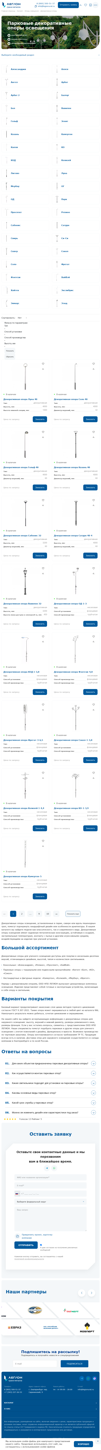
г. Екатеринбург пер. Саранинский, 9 (38, 1390)
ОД (12, 199)
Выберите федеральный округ (31, 1202)
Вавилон (66, 108)
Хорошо (83, 1444)
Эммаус (15, 303)
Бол (13, 108)
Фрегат (65, 264)
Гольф (14, 121)
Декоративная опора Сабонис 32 (22, 535)
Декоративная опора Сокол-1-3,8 (73, 740)
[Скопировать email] (35, 6)
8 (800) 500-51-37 (46, 3)
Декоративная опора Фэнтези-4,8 (73, 672)
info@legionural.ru (46, 6)
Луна (64, 173)
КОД (13, 160)
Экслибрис (67, 290)
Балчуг (65, 95)
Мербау (15, 186)
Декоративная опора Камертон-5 (22, 876)
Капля (14, 147)
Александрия (18, 69)
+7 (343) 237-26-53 (13, 1392)
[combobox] (17, 1194)
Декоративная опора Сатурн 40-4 (73, 535)
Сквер (14, 251)
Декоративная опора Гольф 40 (20, 467)
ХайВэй (65, 277)
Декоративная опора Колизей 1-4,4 (23, 808)
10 (47, 914)
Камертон (66, 134)
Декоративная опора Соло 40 (70, 399)
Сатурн (65, 225)
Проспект (16, 212)
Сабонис (16, 225)
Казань (15, 134)
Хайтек (15, 290)
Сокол (64, 251)
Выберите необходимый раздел (17, 55)
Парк (64, 199)
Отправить (26, 1245)
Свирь (14, 238)
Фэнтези (15, 277)
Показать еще (73, 914)
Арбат (64, 82)
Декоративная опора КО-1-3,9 (71, 808)
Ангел (14, 82)
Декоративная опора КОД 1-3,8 (21, 672)
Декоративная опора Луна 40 (20, 399)
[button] (81, 1293)
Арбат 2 (15, 95)
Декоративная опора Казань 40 (72, 467)
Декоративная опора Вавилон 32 (22, 603)
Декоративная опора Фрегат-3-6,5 (23, 740)
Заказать (39, 419)
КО (63, 147)
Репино (65, 212)
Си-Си (64, 238)
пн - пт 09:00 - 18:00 (62, 1389)
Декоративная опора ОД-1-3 (70, 603)
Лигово (15, 173)
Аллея (64, 69)
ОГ (62, 186)
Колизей (66, 160)
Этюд (64, 303)
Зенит (64, 121)
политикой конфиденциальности (29, 1259)
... (30, 914)
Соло (13, 264)
